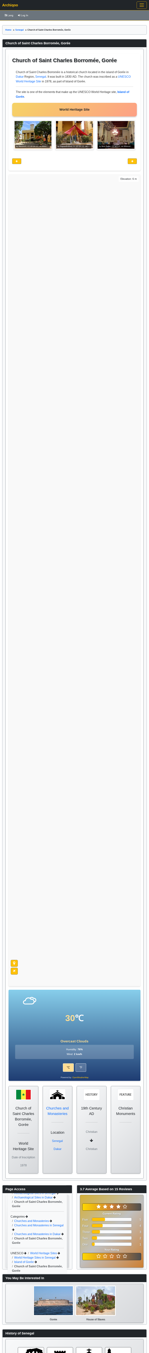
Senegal (19, 30)
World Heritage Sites (44, 1253)
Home (8, 30)
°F (80, 1067)
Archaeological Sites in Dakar (33, 1197)
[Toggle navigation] (142, 5)
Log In (24, 15)
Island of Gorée (24, 1262)
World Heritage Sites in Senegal (35, 1257)
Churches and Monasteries (32, 1220)
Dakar (20, 76)
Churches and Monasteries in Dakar (37, 1234)
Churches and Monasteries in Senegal (39, 1225)
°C (68, 1067)
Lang (10, 15)
